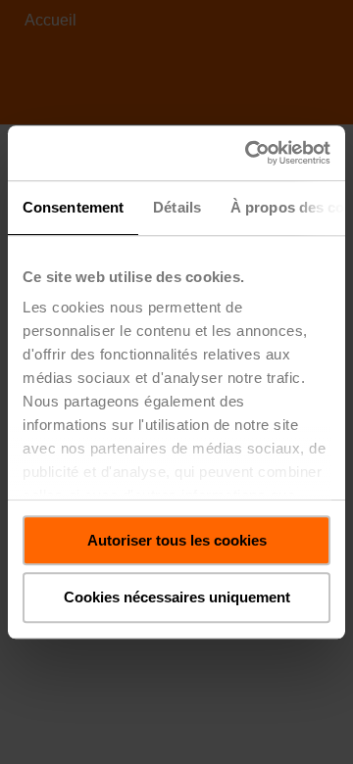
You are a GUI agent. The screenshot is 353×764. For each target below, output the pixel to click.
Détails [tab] (177, 207)
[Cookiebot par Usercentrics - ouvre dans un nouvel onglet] (249, 153)
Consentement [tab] (73, 207)
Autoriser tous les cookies (177, 540)
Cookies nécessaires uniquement (177, 598)
